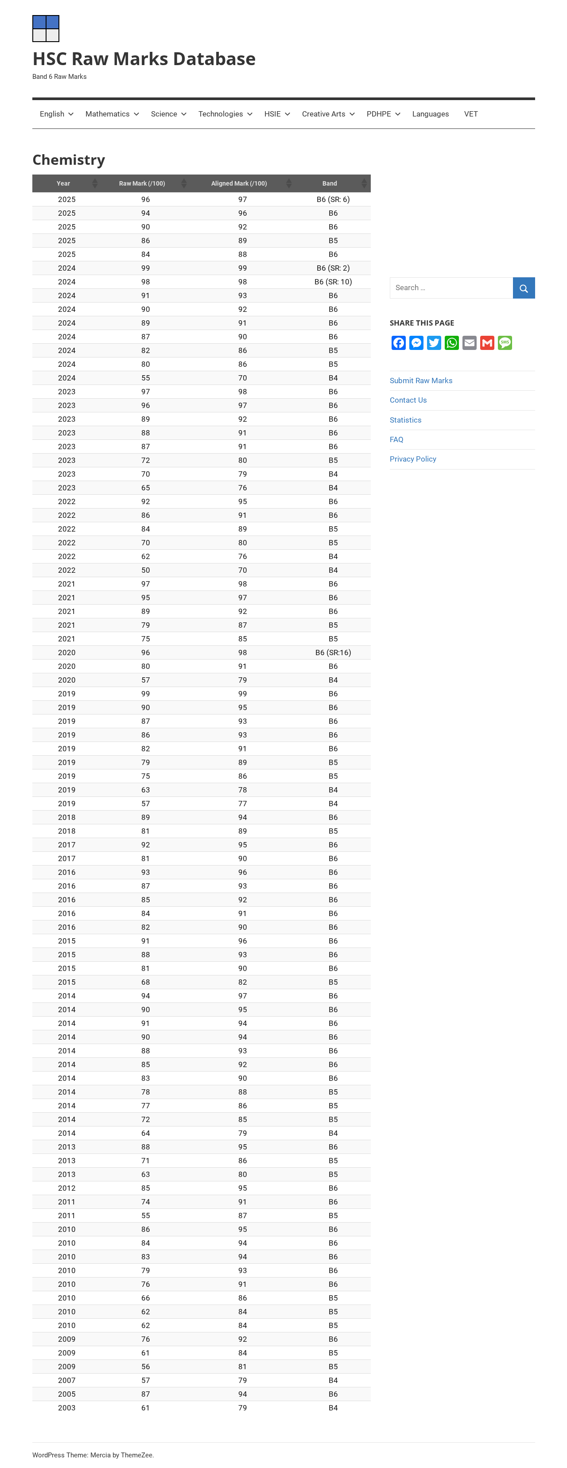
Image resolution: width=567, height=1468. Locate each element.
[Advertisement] (462, 203)
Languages (430, 113)
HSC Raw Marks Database (144, 58)
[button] (94, 183)
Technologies (220, 113)
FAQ (397, 439)
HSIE (272, 113)
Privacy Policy (413, 458)
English (52, 113)
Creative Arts (324, 113)
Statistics (406, 420)
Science (164, 113)
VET (471, 113)
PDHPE (379, 113)
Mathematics (107, 113)
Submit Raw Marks (421, 380)
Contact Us (408, 400)
